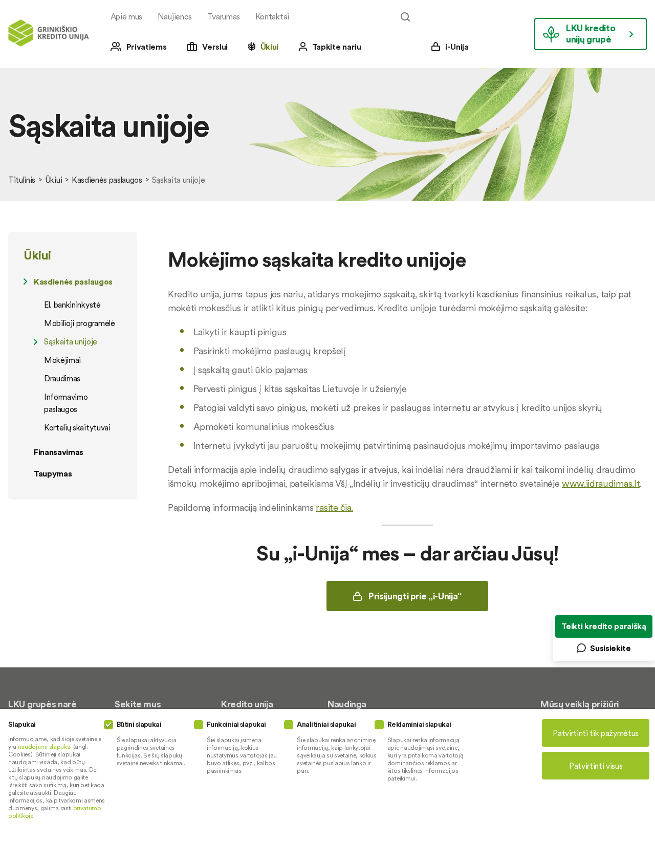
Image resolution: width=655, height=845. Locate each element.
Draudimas (62, 378)
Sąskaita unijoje (70, 341)
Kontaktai (272, 16)
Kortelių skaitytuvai (77, 427)
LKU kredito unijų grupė (590, 33)
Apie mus (126, 16)
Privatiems (146, 46)
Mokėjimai (62, 360)
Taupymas (53, 473)
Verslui (215, 46)
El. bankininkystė (72, 304)
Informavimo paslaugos (66, 403)
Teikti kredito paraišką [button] (603, 626)
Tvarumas (223, 16)
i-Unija (457, 46)
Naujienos (175, 16)
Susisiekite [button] (610, 648)
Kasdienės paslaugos (107, 180)
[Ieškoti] (405, 16)
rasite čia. (334, 507)
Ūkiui (269, 46)
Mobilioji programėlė (79, 323)
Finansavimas (58, 452)
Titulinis (21, 180)
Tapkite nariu (336, 46)
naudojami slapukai (45, 746)
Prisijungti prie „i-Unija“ (415, 596)
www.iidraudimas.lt (601, 483)
